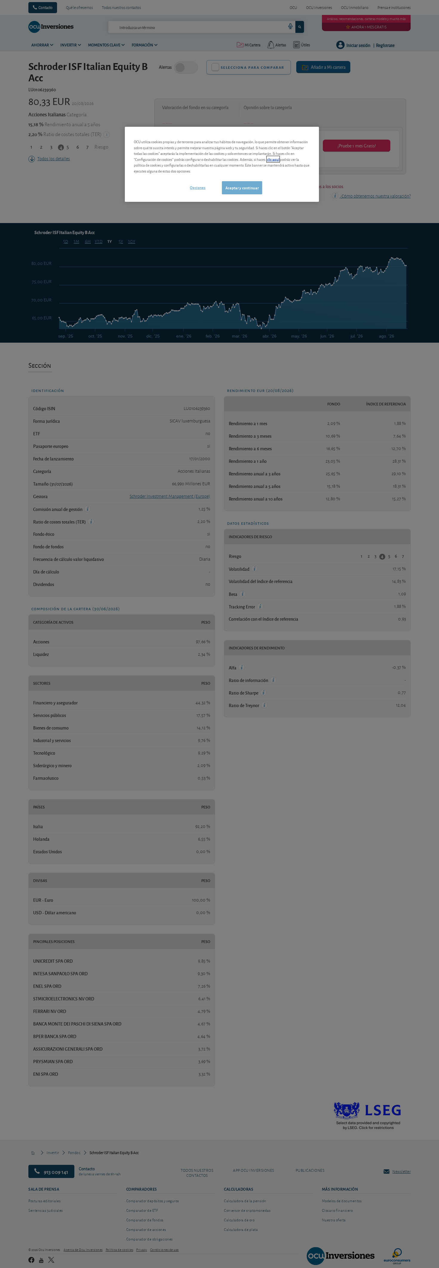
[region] (222, 164)
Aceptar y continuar (242, 187)
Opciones (197, 187)
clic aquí (273, 159)
